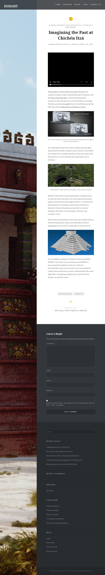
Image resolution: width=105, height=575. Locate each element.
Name (49, 370)
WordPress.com (87, 571)
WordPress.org (51, 551)
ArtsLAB (66, 104)
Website (49, 390)
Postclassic (52, 226)
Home (57, 4)
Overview (67, 4)
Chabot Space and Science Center (73, 107)
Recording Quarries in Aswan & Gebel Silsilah (61, 464)
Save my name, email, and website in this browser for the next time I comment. (70, 404)
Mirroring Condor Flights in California (59, 451)
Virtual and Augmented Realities (57, 523)
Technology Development (55, 519)
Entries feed (50, 542)
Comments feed (51, 547)
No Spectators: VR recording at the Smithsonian (62, 456)
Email (49, 380)
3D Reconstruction (65, 294)
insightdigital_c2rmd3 (66, 44)
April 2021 (50, 490)
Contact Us (95, 4)
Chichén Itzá (79, 294)
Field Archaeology (74, 25)
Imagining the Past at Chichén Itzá (58, 447)
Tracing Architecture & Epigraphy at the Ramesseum (64, 460)
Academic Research (57, 25)
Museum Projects (52, 514)
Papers (77, 4)
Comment (50, 343)
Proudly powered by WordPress (59, 571)
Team (85, 4)
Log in (48, 538)
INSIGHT (11, 6)
